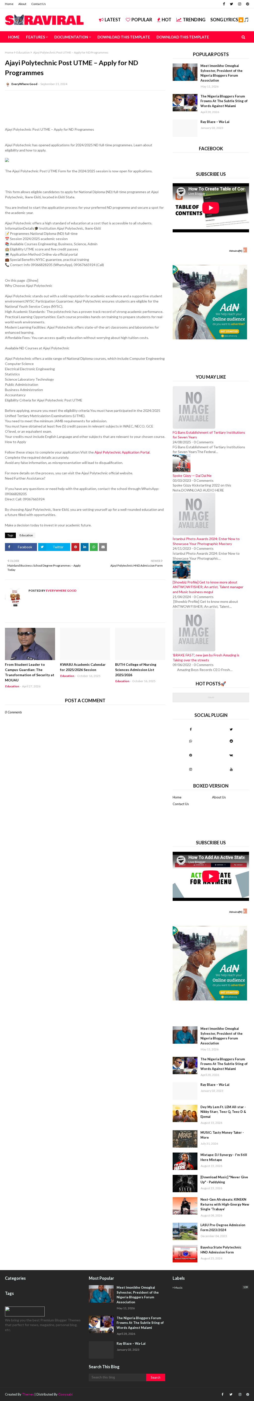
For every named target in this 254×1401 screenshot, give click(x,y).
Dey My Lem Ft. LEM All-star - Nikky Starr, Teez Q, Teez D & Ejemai (223, 1112)
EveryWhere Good (24, 84)
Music (211, 1287)
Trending (194, 19)
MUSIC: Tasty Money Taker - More (222, 1134)
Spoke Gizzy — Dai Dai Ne (192, 475)
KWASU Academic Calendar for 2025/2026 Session (83, 667)
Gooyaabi (65, 1394)
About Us (219, 797)
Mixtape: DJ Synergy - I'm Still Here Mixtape (223, 1157)
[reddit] (231, 741)
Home (9, 4)
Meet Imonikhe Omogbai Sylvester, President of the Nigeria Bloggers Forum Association (221, 73)
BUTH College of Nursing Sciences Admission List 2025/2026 (135, 669)
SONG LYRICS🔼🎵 (229, 19)
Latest (113, 19)
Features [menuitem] (35, 37)
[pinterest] (247, 4)
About (22, 4)
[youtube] (231, 769)
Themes (28, 1394)
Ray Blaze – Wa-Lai (214, 122)
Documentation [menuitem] (71, 37)
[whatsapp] (190, 741)
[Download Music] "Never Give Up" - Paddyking (224, 1179)
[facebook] (224, 4)
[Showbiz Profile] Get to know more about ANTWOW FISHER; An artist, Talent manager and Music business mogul (208, 587)
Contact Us (38, 4)
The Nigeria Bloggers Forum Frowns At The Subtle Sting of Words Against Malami (224, 101)
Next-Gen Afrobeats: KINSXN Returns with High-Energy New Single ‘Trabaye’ (224, 1204)
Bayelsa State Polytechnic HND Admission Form (220, 1249)
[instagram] (239, 4)
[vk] (231, 755)
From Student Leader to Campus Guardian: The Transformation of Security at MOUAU (29, 672)
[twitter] (231, 4)
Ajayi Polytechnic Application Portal (122, 452)
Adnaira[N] (235, 250)
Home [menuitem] (14, 37)
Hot (166, 19)
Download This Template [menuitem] (123, 37)
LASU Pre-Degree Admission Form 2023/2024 (222, 1227)
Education (23, 52)
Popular (141, 19)
